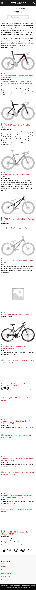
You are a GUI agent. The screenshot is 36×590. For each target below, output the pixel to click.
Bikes (3, 570)
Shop (18, 8)
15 (25, 551)
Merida (7, 30)
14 (21, 551)
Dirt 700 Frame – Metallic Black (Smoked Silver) (17, 220)
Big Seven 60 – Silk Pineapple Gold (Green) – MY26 (15, 533)
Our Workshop (6, 576)
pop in (14, 45)
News (3, 580)
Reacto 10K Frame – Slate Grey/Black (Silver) (16, 126)
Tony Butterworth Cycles (18, 3)
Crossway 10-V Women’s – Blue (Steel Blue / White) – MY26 (16, 385)
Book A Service (6, 573)
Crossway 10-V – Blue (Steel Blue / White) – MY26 (15, 422)
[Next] (31, 550)
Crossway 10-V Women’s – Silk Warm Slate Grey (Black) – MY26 (16, 496)
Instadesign (26, 587)
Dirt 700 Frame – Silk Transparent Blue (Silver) (17, 261)
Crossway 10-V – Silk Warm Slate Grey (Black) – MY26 (17, 459)
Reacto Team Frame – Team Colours (15, 314)
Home (13, 8)
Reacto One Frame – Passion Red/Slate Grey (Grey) (17, 76)
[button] (2, 3)
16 (28, 551)
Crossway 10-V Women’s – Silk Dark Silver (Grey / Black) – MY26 (15, 347)
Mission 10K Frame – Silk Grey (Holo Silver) (15, 175)
